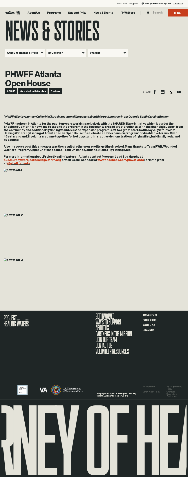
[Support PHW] (77, 12)
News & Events (103, 12)
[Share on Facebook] (155, 92)
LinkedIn (148, 330)
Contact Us (103, 347)
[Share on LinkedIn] (163, 92)
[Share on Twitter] (171, 92)
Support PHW (77, 12)
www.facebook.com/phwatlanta (120, 160)
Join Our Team (106, 341)
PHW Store (127, 12)
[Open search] (148, 13)
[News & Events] (103, 12)
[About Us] (34, 12)
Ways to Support (108, 324)
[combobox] (157, 12)
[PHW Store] (127, 12)
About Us (34, 12)
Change (178, 3)
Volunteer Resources (112, 353)
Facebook (149, 320)
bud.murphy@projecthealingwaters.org (32, 160)
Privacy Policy (148, 387)
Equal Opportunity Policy (174, 388)
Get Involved (104, 318)
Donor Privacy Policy (151, 392)
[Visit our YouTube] (179, 92)
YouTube (148, 325)
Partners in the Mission (113, 335)
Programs (54, 12)
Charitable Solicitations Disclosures (172, 394)
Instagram (149, 315)
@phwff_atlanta (18, 163)
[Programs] (54, 12)
